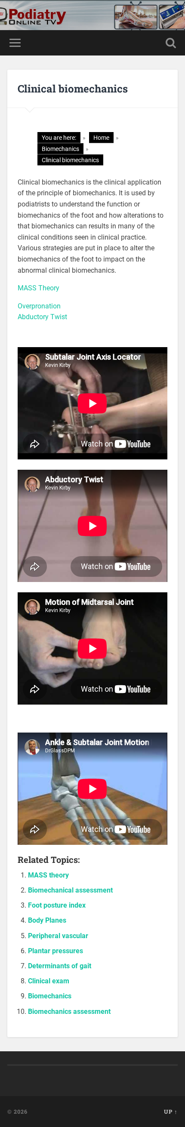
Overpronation (39, 306)
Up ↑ (171, 1111)
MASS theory (48, 875)
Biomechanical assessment (70, 890)
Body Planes (47, 920)
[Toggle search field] (171, 42)
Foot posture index (57, 905)
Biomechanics (49, 996)
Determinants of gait (59, 966)
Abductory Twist (42, 317)
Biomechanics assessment (69, 1011)
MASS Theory (38, 288)
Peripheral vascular (58, 936)
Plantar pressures (55, 951)
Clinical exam (48, 981)
